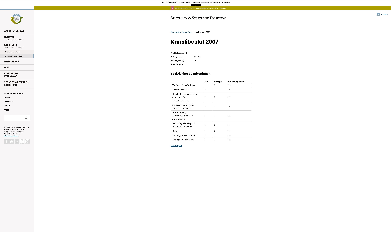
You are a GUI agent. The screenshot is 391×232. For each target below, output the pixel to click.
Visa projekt (176, 145)
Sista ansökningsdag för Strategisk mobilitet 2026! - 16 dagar (199, 10)
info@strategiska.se (11, 136)
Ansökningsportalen (13, 93)
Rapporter (8, 101)
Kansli (7, 106)
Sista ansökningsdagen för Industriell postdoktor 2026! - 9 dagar (200, 8)
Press (6, 110)
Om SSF (7, 97)
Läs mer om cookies (222, 2)
